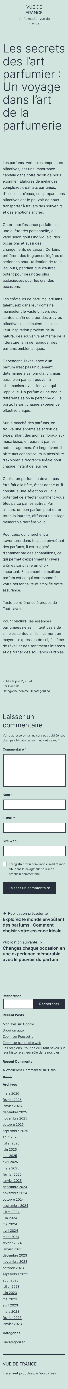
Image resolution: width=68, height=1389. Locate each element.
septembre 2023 (15, 1274)
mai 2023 (10, 1299)
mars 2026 (11, 1093)
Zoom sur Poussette (18, 1036)
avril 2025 (10, 1162)
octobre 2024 (13, 1199)
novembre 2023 (15, 1261)
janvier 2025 (12, 1181)
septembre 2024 (15, 1206)
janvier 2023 (12, 1324)
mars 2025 (11, 1168)
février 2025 (12, 1174)
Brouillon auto (13, 1030)
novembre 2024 (15, 1193)
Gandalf (13, 686)
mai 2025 (10, 1156)
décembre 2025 (15, 1112)
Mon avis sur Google (18, 1024)
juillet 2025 (11, 1143)
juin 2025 (10, 1149)
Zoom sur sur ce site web (22, 1043)
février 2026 (12, 1100)
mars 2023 (11, 1311)
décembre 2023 (15, 1255)
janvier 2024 (12, 1249)
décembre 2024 (15, 1187)
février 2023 (12, 1318)
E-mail (9, 818)
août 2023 (10, 1280)
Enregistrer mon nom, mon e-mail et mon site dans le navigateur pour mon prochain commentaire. (37, 869)
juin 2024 (10, 1218)
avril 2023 (10, 1305)
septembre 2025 (15, 1131)
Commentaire (14, 749)
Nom (8, 795)
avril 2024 (10, 1230)
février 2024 (12, 1243)
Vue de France (20, 1364)
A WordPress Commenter (22, 1070)
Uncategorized (40, 691)
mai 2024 (10, 1224)
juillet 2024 (11, 1212)
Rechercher (12, 996)
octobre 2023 (13, 1268)
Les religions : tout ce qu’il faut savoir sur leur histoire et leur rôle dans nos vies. (34, 1050)
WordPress (47, 1373)
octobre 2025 (13, 1124)
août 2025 (10, 1137)
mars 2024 (11, 1237)
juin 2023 (10, 1293)
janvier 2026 (12, 1106)
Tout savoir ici (14, 609)
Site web (10, 841)
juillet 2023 (11, 1286)
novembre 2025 (15, 1118)
